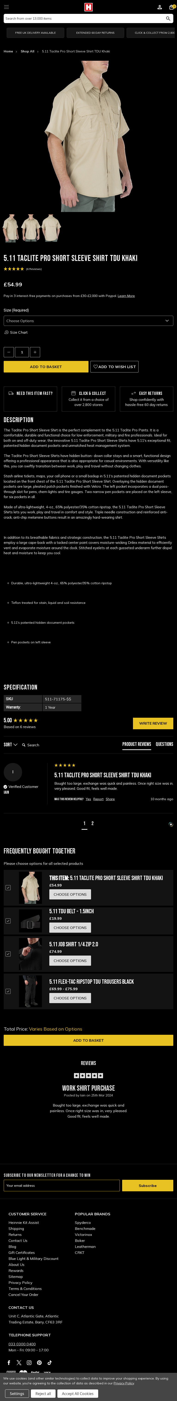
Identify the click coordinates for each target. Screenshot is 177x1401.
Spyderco (83, 1222)
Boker (80, 1240)
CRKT (80, 1252)
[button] (84, 824)
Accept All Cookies (78, 1393)
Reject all (43, 1393)
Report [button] (98, 799)
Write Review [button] (153, 723)
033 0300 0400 (22, 1344)
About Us (16, 1264)
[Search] (168, 18)
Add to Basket (88, 1040)
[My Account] (159, 8)
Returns (15, 1234)
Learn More (126, 296)
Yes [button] (88, 799)
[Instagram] (29, 1362)
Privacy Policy (20, 1282)
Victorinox (83, 1234)
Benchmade (85, 1228)
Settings (17, 1393)
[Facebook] (8, 1362)
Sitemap (16, 1276)
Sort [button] (8, 745)
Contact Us (18, 1240)
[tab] (136, 745)
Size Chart (19, 332)
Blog (12, 1246)
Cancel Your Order (23, 1294)
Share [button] (110, 799)
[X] (19, 1362)
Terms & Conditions (25, 1288)
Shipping (16, 1228)
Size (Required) (16, 310)
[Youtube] (49, 1362)
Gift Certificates (22, 1252)
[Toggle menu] (6, 6)
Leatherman (85, 1246)
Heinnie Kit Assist (24, 1222)
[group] (28, 721)
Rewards (16, 1270)
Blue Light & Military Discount (34, 1258)
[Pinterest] (39, 1362)
